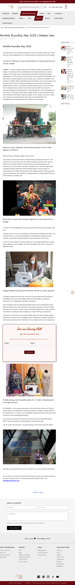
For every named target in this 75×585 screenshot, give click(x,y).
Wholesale (3, 557)
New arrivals (60, 564)
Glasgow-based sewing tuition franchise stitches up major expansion (29, 290)
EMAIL (33, 343)
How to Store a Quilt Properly (70, 48)
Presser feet (60, 557)
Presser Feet (58, 13)
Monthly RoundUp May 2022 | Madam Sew (37, 27)
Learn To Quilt (23, 561)
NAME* (6, 343)
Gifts (29, 18)
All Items (42, 13)
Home (2, 27)
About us (2, 552)
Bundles (47, 18)
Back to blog (38, 492)
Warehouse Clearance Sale (29, 13)
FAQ (20, 550)
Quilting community (24, 557)
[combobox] (32, 7)
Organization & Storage (8, 18)
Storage (59, 561)
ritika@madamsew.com (11, 480)
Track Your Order (58, 18)
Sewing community (24, 555)
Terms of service (43, 552)
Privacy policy (42, 555)
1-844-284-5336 (56, 7)
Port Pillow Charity (7, 23)
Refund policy (42, 550)
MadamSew (19, 583)
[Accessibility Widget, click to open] (72, 292)
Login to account (5, 550)
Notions (21, 18)
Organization (60, 559)
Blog (20, 552)
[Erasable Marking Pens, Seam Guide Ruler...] (45, 7)
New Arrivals (6, 13)
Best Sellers (15, 13)
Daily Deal (38, 18)
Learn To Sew (23, 559)
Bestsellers (60, 566)
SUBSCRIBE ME (29, 352)
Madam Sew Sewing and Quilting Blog (15, 27)
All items (59, 550)
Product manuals (5, 555)
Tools (48, 13)
